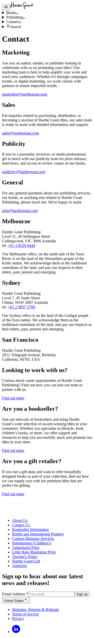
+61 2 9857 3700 (21, 307)
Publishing (14, 17)
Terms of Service (25, 614)
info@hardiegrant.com (20, 210)
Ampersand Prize (25, 547)
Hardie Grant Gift (26, 561)
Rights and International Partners (38, 534)
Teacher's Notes (24, 556)
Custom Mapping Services (33, 538)
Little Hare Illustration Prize (34, 552)
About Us (20, 520)
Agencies (19, 565)
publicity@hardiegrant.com (23, 172)
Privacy (18, 618)
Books (11, 13)
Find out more (13, 398)
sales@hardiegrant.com (20, 133)
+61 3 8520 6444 (21, 245)
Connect (13, 22)
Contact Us (21, 525)
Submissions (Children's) (31, 543)
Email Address (15, 594)
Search (15, 27)
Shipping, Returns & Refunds (35, 609)
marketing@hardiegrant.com (24, 94)
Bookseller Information (30, 529)
